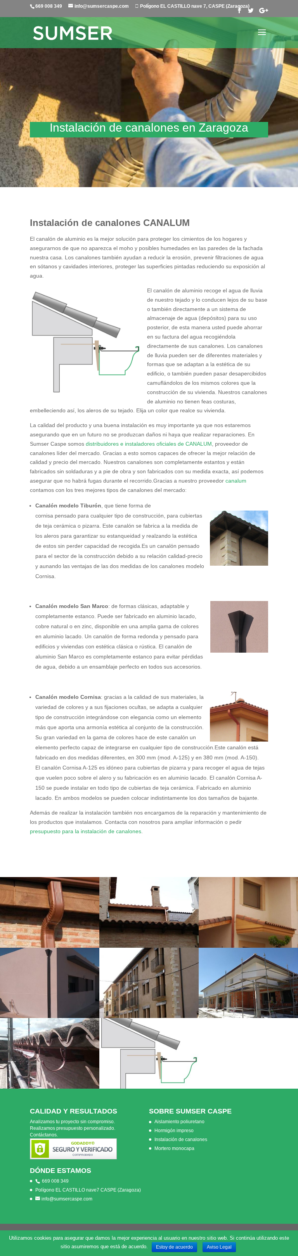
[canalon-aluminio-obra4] (248, 946)
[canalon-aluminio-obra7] (248, 1016)
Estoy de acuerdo (174, 1247)
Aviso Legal (219, 1247)
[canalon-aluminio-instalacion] (149, 1087)
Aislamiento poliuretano (179, 1121)
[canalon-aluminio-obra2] (49, 1016)
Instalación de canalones (180, 1139)
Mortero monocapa (174, 1148)
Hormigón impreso (174, 1130)
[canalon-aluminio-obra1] (149, 1016)
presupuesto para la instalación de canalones (85, 831)
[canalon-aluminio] (49, 946)
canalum (235, 481)
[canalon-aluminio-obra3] (49, 1087)
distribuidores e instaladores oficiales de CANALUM (149, 444)
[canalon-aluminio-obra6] (149, 946)
